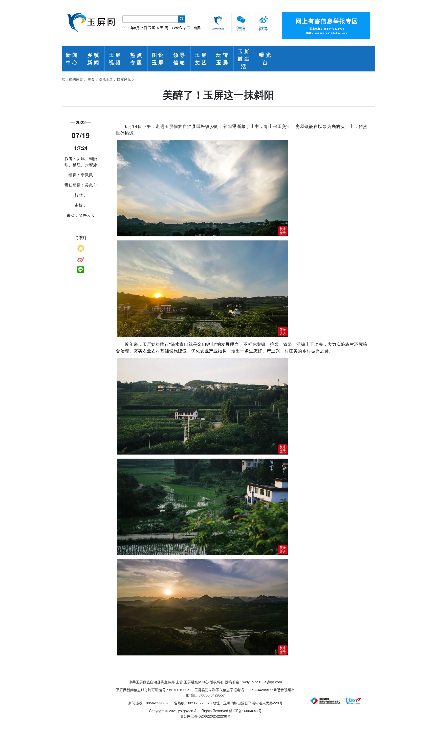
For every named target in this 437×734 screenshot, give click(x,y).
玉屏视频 (115, 58)
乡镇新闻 (93, 58)
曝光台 (265, 58)
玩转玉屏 (222, 58)
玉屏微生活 (244, 58)
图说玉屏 (158, 58)
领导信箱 (179, 58)
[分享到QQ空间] (80, 247)
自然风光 (124, 79)
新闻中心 (72, 58)
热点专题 (136, 58)
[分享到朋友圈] (80, 269)
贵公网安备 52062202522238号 (205, 716)
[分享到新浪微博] (80, 258)
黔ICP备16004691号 (245, 710)
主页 (91, 79)
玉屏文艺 (201, 58)
